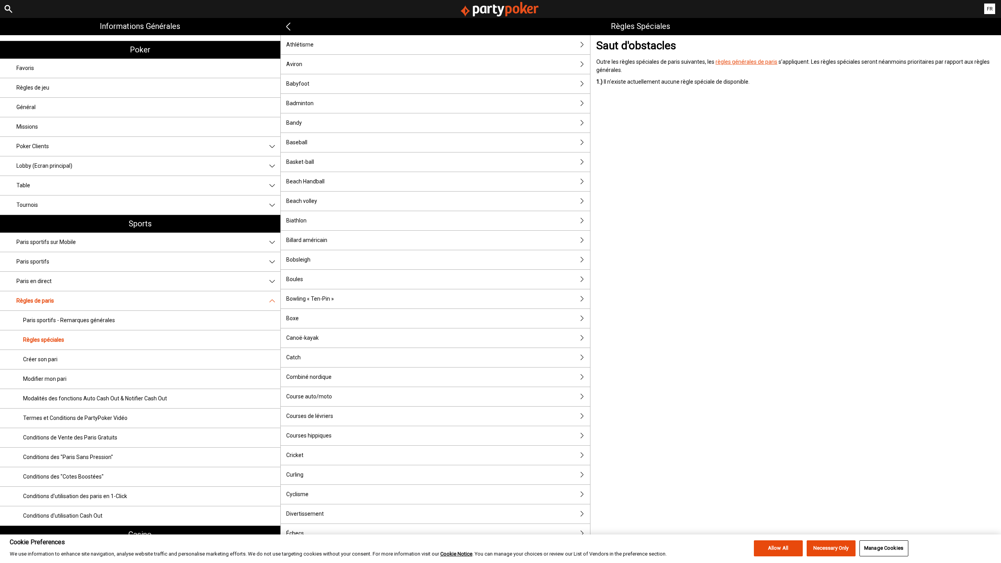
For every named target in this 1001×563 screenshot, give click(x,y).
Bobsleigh (298, 259)
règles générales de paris (746, 62)
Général (26, 107)
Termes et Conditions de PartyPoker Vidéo (75, 418)
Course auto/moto (309, 396)
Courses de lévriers (309, 416)
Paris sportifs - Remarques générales (69, 320)
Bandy (294, 123)
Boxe (292, 318)
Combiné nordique (309, 377)
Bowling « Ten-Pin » (310, 299)
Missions (27, 127)
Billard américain (306, 240)
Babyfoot (297, 84)
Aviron (294, 64)
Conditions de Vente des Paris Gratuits (70, 437)
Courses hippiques (309, 435)
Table (23, 185)
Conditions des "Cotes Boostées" (63, 476)
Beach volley (301, 201)
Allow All (778, 548)
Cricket (294, 455)
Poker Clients (32, 146)
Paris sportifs (32, 261)
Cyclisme (297, 494)
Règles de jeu (32, 87)
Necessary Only (831, 548)
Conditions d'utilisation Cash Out (62, 516)
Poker (140, 49)
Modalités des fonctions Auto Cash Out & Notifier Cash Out (95, 398)
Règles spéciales (43, 340)
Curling (294, 475)
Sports (140, 223)
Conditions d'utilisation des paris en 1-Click (75, 496)
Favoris (25, 68)
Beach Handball (305, 181)
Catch (293, 357)
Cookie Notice (456, 554)
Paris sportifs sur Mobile (46, 242)
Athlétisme (300, 44)
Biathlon (296, 220)
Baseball (296, 142)
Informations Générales (140, 26)
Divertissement (305, 514)
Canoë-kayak (302, 338)
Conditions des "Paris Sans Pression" (68, 457)
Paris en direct (34, 281)
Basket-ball (300, 162)
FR (990, 9)
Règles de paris (35, 301)
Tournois (27, 205)
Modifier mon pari (44, 379)
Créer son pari (40, 359)
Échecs (295, 533)
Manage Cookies (883, 548)
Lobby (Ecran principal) (44, 166)
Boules (294, 279)
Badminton (300, 103)
